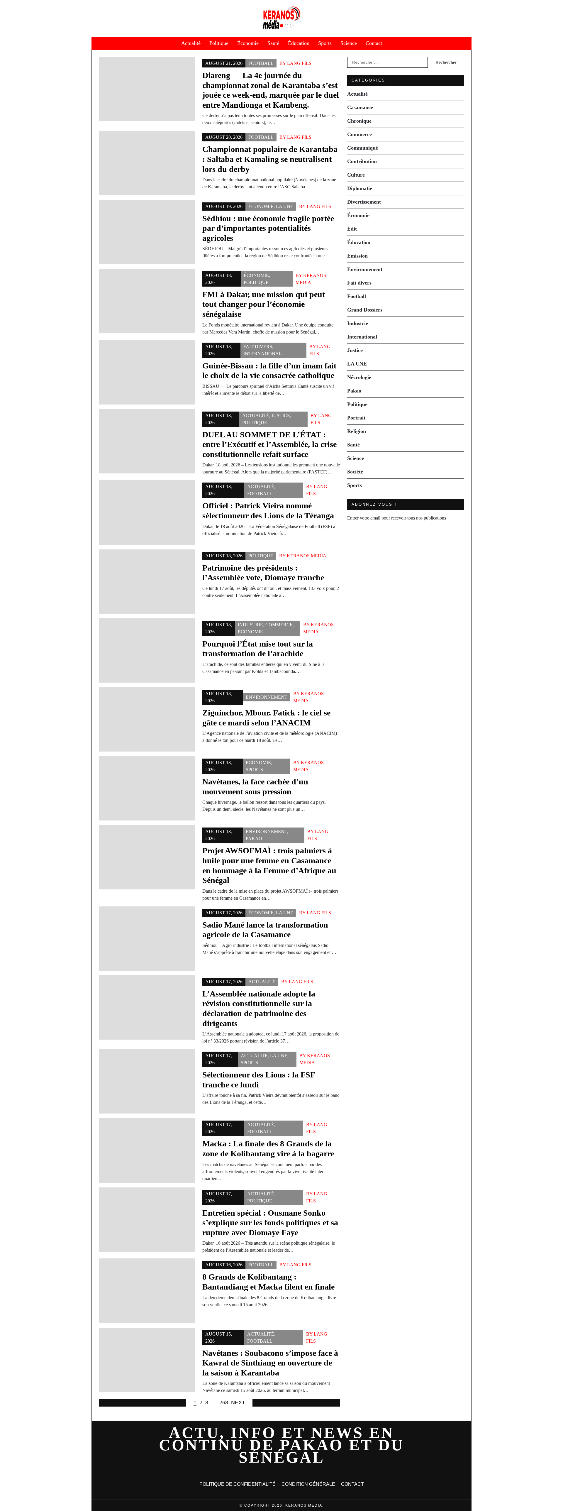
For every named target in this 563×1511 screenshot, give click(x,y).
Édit (352, 229)
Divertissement (364, 202)
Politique (218, 43)
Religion (356, 431)
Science (348, 43)
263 (223, 1402)
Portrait (356, 418)
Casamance (360, 107)
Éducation (298, 43)
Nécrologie (359, 377)
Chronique (359, 121)
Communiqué (362, 148)
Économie (248, 43)
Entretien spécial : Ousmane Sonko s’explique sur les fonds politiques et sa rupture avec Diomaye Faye (270, 1222)
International (262, 353)
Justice (281, 415)
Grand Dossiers (364, 310)
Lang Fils (299, 63)
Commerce (279, 624)
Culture (356, 175)
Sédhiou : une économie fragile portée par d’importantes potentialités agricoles (268, 228)
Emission (357, 256)
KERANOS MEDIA (306, 555)
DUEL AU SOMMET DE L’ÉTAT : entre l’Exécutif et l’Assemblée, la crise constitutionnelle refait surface (269, 444)
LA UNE (284, 206)
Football (261, 63)
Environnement (266, 697)
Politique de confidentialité (237, 1484)
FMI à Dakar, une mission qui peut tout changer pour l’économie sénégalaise (263, 304)
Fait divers (257, 346)
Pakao (254, 838)
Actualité (191, 43)
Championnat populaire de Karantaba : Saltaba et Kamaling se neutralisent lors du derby (270, 159)
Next (238, 1402)
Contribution (362, 161)
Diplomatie (359, 188)
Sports (325, 43)
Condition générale (308, 1484)
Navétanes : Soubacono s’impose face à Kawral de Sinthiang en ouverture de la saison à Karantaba (270, 1362)
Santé (273, 43)
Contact (374, 43)
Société (355, 472)
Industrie (250, 624)
